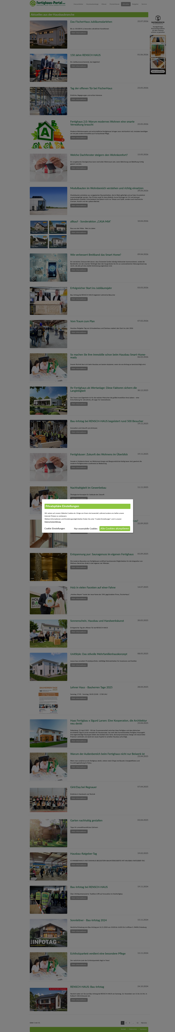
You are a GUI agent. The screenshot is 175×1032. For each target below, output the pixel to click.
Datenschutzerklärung (53, 522)
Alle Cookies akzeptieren (114, 528)
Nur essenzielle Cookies (85, 529)
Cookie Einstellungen (54, 528)
